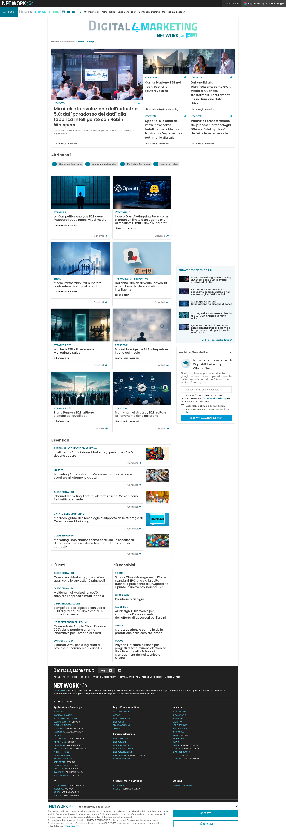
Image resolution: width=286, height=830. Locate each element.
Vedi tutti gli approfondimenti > (217, 340)
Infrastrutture (70, 748)
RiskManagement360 (63, 758)
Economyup (118, 785)
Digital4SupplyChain (122, 752)
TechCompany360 (121, 725)
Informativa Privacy (215, 398)
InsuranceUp (179, 732)
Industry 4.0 (69, 745)
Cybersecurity (66, 765)
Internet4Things (61, 752)
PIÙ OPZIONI (206, 824)
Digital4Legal (119, 742)
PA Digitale (64, 789)
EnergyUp (177, 722)
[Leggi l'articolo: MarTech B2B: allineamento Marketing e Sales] (80, 339)
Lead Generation (127, 11)
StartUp (126, 789)
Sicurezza (68, 768)
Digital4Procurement (123, 748)
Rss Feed (84, 676)
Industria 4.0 (65, 742)
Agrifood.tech (180, 711)
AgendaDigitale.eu (121, 711)
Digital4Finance (120, 738)
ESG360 (57, 735)
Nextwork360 (60, 690)
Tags (74, 676)
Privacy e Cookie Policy (104, 676)
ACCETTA (205, 813)
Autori (66, 676)
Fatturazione (69, 738)
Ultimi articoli (91, 11)
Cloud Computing (67, 722)
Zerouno (117, 728)
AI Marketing (108, 11)
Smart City (68, 772)
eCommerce (69, 732)
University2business (182, 785)
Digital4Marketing (122, 745)
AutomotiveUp (179, 715)
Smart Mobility (67, 775)
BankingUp (178, 718)
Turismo (186, 758)
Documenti (68, 728)
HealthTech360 (180, 725)
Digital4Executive (121, 718)
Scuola (186, 748)
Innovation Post (180, 728)
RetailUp (176, 742)
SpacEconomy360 (181, 752)
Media (180, 735)
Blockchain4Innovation (65, 718)
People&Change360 (122, 758)
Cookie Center (172, 676)
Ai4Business (59, 711)
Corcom (117, 715)
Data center (64, 762)
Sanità (185, 745)
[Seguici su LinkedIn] (119, 670)
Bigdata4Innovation (63, 715)
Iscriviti (206, 418)
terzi (188, 412)
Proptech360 (179, 738)
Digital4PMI (118, 722)
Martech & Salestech (173, 11)
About (57, 676)
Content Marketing (149, 11)
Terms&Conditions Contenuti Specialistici (140, 676)
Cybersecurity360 (62, 725)
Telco (180, 755)
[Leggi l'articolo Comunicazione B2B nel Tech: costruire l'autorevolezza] (166, 81)
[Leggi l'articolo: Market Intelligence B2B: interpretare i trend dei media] (142, 339)
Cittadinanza (69, 785)
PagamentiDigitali (62, 755)
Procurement (129, 755)
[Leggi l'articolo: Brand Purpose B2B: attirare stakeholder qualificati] (80, 402)
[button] (9, 12)
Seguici (105, 670)
